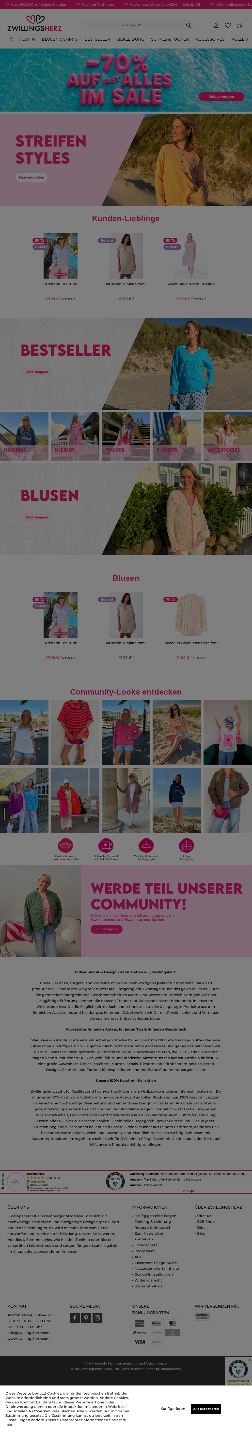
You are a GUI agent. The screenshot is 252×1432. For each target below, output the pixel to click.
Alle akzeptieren (206, 1409)
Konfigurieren (172, 1408)
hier (9, 1424)
